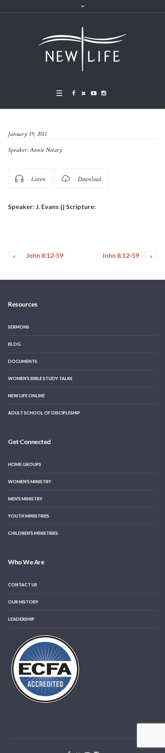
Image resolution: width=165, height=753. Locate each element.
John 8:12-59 (44, 255)
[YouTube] (94, 93)
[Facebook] (74, 93)
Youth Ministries (28, 515)
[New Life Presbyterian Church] (82, 49)
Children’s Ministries (33, 533)
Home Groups (24, 464)
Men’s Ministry (25, 498)
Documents (22, 361)
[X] (84, 93)
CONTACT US (22, 584)
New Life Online (26, 395)
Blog (14, 344)
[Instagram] (104, 93)
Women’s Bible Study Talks (40, 378)
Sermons (18, 326)
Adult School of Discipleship (44, 412)
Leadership (21, 619)
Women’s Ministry (29, 481)
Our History (23, 601)
